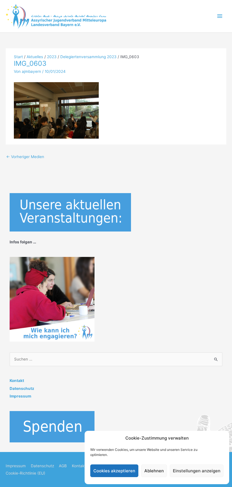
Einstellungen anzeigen (196, 470)
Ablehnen (154, 470)
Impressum (20, 396)
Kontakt (17, 380)
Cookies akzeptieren (114, 470)
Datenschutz (22, 388)
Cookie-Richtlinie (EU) (25, 473)
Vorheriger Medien (25, 156)
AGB (63, 466)
